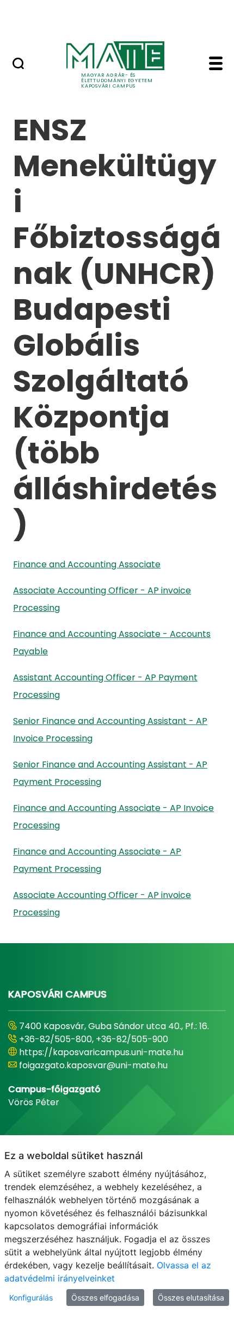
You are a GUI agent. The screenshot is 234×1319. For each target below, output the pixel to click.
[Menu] (216, 64)
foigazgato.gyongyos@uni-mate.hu (94, 1065)
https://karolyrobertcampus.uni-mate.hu (107, 1052)
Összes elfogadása (105, 1297)
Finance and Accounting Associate (87, 564)
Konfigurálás (31, 1297)
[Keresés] (18, 64)
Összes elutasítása (191, 1297)
